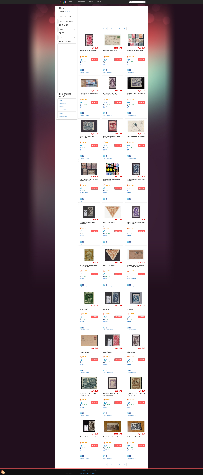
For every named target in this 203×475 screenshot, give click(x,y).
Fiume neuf (61, 106)
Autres (130, 64)
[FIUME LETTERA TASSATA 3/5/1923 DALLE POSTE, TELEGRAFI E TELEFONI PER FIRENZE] (136, 254)
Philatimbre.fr (83, 470)
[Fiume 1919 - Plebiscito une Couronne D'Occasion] (89, 126)
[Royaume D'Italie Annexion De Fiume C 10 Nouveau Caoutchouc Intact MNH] (89, 426)
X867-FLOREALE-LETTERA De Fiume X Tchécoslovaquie (136, 137)
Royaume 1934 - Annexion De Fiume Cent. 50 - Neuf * (136, 222)
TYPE (70, 2)
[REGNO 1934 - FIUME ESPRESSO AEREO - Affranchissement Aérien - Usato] (89, 40)
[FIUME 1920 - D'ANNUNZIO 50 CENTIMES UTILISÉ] (112, 383)
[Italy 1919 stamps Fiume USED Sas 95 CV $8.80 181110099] (89, 383)
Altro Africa (85, 192)
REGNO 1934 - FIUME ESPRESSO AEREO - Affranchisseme (88, 51)
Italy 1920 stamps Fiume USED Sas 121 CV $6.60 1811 (88, 265)
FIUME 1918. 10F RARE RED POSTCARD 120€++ (87, 351)
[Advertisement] (67, 68)
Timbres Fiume (62, 103)
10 (125, 28)
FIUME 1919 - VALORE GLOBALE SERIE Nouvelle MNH (135, 51)
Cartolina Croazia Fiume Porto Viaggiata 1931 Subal (110, 437)
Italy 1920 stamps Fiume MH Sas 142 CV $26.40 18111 (89, 308)
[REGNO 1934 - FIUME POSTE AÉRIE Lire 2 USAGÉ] (136, 168)
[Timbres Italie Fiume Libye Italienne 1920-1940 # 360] (89, 83)
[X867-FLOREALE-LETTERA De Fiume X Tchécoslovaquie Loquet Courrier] (136, 126)
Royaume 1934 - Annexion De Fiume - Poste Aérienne (136, 351)
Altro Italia (107, 64)
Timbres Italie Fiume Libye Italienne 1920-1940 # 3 (89, 94)
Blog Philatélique (91, 473)
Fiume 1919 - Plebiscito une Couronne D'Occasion (87, 137)
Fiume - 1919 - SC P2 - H (109, 222)
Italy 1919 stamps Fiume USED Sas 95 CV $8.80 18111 (88, 394)
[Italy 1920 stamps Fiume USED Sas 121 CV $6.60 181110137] (89, 254)
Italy (106, 235)
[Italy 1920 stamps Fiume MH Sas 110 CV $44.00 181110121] (136, 383)
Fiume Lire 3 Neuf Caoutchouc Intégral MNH (87, 222)
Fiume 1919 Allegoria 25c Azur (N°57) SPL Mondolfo (136, 308)
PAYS (91, 2)
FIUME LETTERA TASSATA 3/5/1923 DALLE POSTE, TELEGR (135, 265)
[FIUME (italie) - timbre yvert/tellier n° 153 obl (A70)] (136, 83)
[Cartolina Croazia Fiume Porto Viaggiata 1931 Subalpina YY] (112, 426)
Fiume (60, 100)
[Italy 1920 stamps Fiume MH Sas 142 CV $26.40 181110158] (89, 297)
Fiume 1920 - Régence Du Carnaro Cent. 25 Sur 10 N (111, 137)
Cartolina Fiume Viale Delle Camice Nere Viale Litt (135, 437)
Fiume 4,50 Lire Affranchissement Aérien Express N (111, 351)
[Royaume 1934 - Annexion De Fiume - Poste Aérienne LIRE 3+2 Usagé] (136, 340)
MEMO (99, 2)
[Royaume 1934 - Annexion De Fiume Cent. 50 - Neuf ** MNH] (136, 211)
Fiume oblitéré (62, 110)
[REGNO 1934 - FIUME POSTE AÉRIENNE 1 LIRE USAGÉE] (112, 83)
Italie (83, 64)
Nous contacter (83, 473)
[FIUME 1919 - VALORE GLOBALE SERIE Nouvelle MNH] (136, 40)
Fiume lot (61, 113)
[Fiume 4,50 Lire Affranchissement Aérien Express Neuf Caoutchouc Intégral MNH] (112, 340)
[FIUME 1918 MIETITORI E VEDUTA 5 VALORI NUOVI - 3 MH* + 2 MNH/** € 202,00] (89, 168)
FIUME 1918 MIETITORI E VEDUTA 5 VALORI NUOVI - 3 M (89, 180)
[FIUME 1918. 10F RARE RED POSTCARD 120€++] (89, 340)
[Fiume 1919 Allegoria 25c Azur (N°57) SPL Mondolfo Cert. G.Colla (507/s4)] (136, 297)
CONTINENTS (80, 2)
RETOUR (67, 11)
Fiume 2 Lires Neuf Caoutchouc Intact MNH (111, 308)
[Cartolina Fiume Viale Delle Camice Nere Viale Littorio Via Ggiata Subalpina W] (136, 426)
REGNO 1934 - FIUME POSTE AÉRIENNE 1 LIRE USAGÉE (110, 94)
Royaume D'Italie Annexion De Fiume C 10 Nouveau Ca (89, 437)
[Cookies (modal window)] (3, 472)
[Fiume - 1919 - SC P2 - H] (112, 211)
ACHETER (94, 59)
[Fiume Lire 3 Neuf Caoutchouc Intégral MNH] (89, 211)
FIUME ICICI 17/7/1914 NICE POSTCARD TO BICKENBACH (110, 51)
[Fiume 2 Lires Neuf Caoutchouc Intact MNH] (112, 297)
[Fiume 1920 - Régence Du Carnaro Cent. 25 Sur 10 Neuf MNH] (112, 126)
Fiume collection (63, 116)
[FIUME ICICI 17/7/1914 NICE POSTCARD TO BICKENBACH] (112, 40)
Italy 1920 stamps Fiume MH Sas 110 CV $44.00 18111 (136, 394)
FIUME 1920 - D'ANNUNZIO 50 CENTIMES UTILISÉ (110, 394)
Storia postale (132, 278)
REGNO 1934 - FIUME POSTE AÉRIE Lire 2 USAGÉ (136, 180)
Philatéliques (108, 450)
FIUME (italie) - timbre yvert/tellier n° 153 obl (136, 94)
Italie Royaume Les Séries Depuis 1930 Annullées (111, 180)
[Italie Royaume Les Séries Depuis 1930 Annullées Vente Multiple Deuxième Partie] (112, 168)
